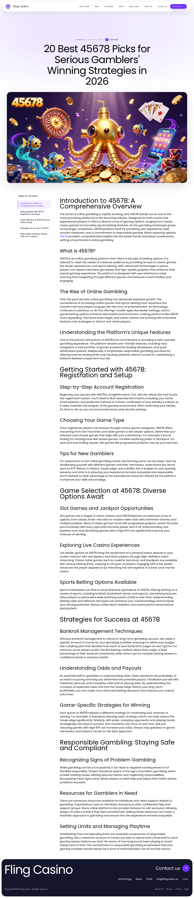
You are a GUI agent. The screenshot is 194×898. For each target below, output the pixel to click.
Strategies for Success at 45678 (34, 228)
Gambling (81, 40)
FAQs (149, 879)
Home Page (125, 879)
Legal (186, 889)
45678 (64, 236)
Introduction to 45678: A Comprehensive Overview (31, 204)
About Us (159, 889)
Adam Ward (114, 40)
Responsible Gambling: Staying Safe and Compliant (33, 235)
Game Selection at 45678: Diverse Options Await (35, 221)
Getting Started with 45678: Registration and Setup (32, 212)
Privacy (169, 889)
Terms (178, 889)
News (139, 879)
